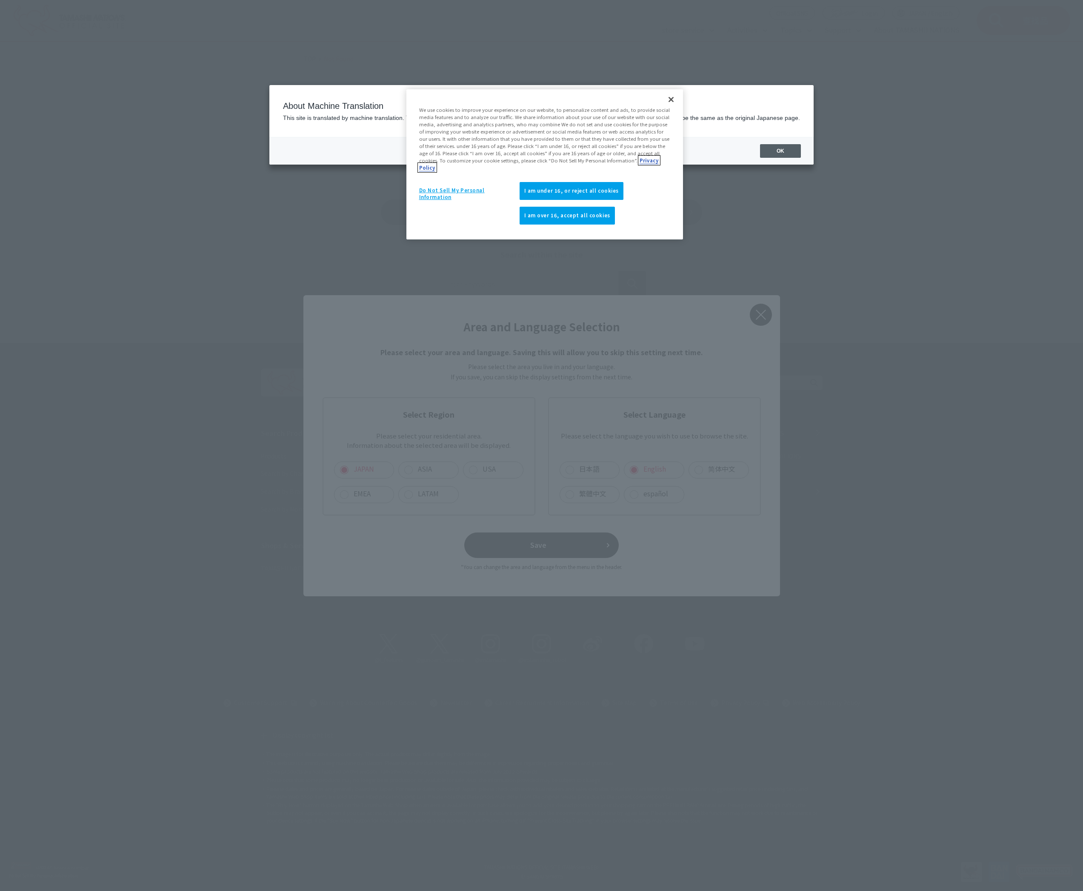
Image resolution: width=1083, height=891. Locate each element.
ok (780, 151)
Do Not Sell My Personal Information (452, 193)
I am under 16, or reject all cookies (571, 190)
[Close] (671, 99)
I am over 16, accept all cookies (567, 215)
